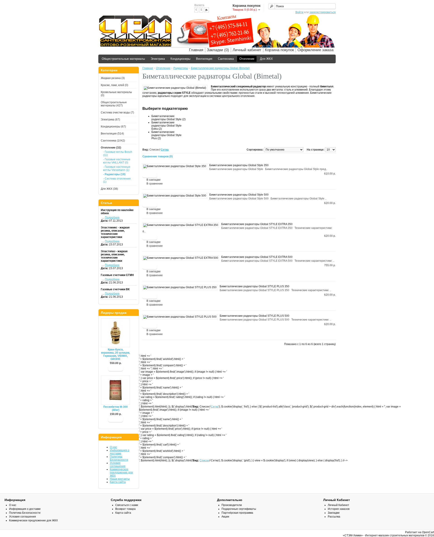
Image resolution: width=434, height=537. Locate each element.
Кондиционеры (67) (113, 126)
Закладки (334, 512)
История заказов (338, 509)
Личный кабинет (247, 50)
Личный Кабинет (338, 505)
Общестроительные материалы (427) (114, 104)
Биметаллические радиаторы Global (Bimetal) (220, 68)
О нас (113, 447)
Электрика (158, 58)
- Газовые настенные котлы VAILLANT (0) (116, 161)
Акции (225, 516)
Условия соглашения (117, 464)
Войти (299, 12)
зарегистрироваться (322, 12)
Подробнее (112, 217)
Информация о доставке (119, 452)
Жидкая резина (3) (113, 78)
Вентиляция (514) (112, 133)
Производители (232, 505)
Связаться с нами (126, 505)
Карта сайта (118, 482)
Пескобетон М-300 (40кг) (115, 408)
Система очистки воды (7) (117, 112)
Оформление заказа (315, 50)
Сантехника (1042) (113, 140)
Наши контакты (120, 478)
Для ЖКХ (266, 58)
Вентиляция (204, 58)
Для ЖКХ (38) (109, 188)
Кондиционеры (180, 58)
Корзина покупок (279, 50)
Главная (196, 50)
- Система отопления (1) (117, 180)
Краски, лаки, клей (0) (114, 85)
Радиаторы (180, 68)
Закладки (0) (218, 50)
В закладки (153, 179)
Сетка (165, 149)
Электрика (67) (110, 119)
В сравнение (154, 183)
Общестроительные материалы (123, 58)
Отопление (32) (111, 147)
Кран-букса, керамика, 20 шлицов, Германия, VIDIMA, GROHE (115, 354)
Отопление (246, 58)
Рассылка (334, 516)
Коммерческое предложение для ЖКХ (121, 472)
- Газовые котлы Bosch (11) (117, 153)
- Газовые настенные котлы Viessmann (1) (116, 168)
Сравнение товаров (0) (157, 156)
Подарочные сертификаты (239, 509)
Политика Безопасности (119, 458)
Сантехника (226, 58)
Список (204, 460)
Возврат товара (125, 509)
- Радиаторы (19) (114, 174)
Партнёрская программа (237, 512)
